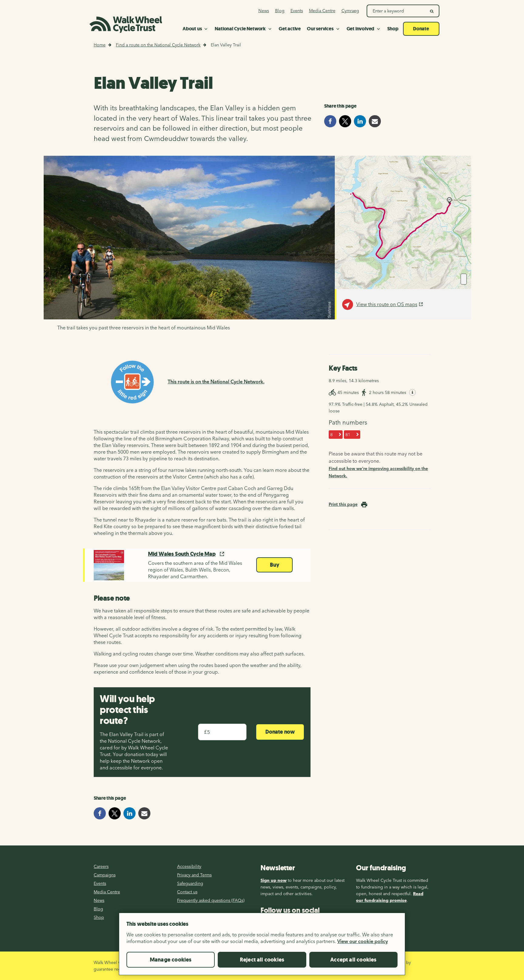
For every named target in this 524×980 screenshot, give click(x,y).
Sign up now (273, 880)
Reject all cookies (262, 959)
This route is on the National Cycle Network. (216, 381)
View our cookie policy (362, 941)
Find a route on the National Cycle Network (158, 45)
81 (347, 434)
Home (100, 45)
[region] (262, 946)
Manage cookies (171, 959)
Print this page (343, 504)
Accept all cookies (353, 959)
